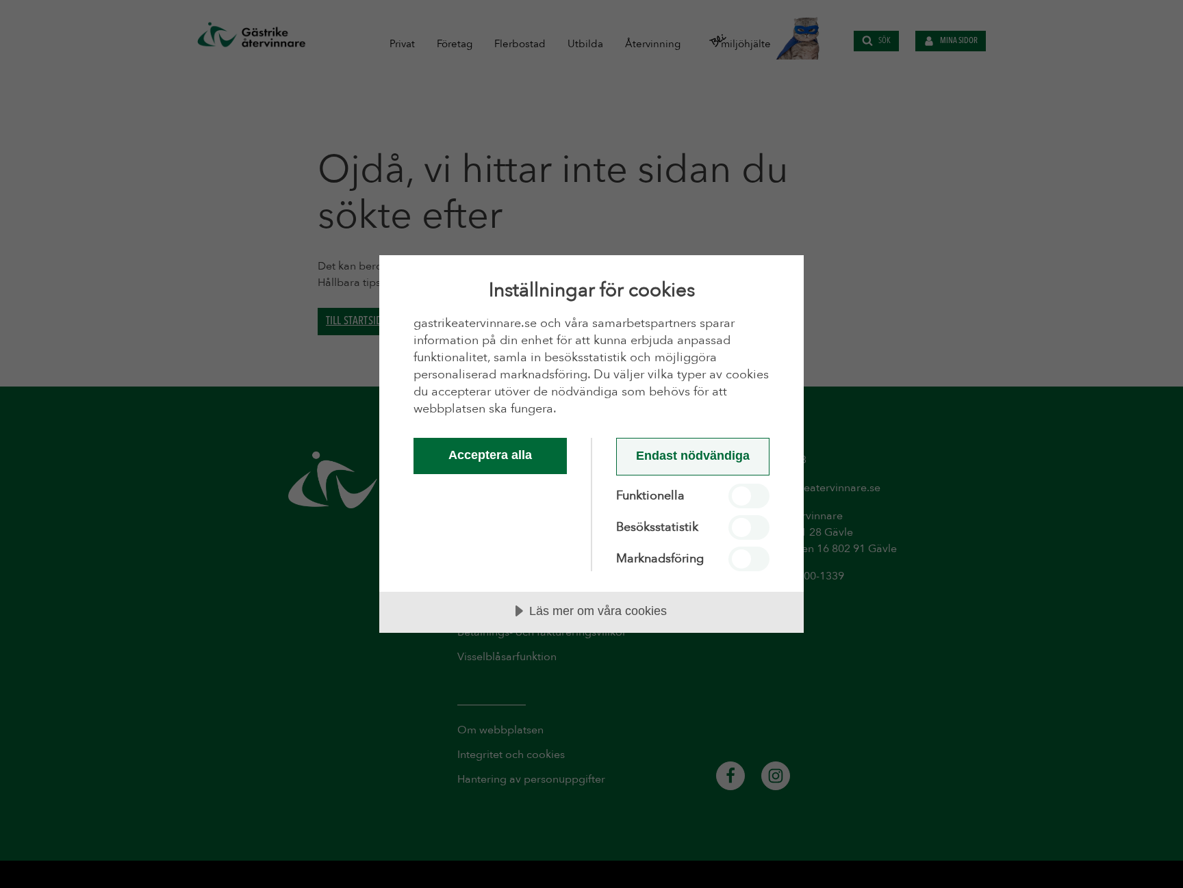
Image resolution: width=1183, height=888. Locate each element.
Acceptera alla (490, 455)
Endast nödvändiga (693, 455)
